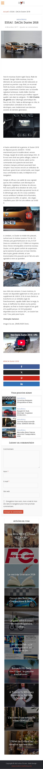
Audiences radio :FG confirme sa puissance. (21, 556)
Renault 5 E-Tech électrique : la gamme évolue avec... (25, 413)
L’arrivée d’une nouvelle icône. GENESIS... (21, 719)
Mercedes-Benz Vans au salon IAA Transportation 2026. (26, 434)
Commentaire (8, 449)
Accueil (5, 12)
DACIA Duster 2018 (11, 361)
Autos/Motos (21, 19)
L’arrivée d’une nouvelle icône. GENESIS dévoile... (26, 423)
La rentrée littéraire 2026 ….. (21, 576)
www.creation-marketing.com (21, 766)
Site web (6, 491)
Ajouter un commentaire (29, 27)
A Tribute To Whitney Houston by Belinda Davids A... (21, 695)
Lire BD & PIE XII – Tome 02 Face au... (21, 536)
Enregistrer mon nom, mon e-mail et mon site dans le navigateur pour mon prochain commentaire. (20, 503)
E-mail (6, 481)
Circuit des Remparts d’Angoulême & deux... (25, 401)
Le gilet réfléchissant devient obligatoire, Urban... (21, 623)
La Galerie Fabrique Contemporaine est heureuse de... (21, 647)
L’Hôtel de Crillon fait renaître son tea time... (21, 743)
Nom (5, 471)
